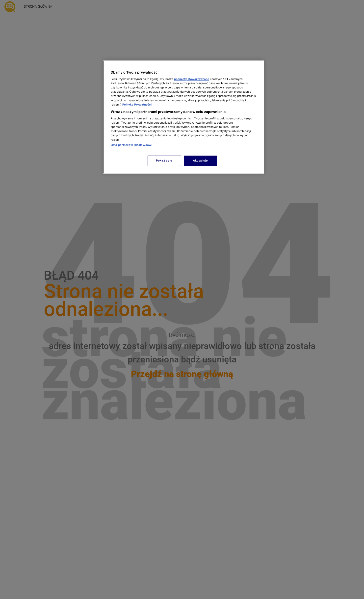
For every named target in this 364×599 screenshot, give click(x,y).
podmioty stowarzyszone (191, 79)
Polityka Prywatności (137, 104)
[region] (183, 117)
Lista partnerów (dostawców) (132, 145)
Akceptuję (200, 160)
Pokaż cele (164, 160)
